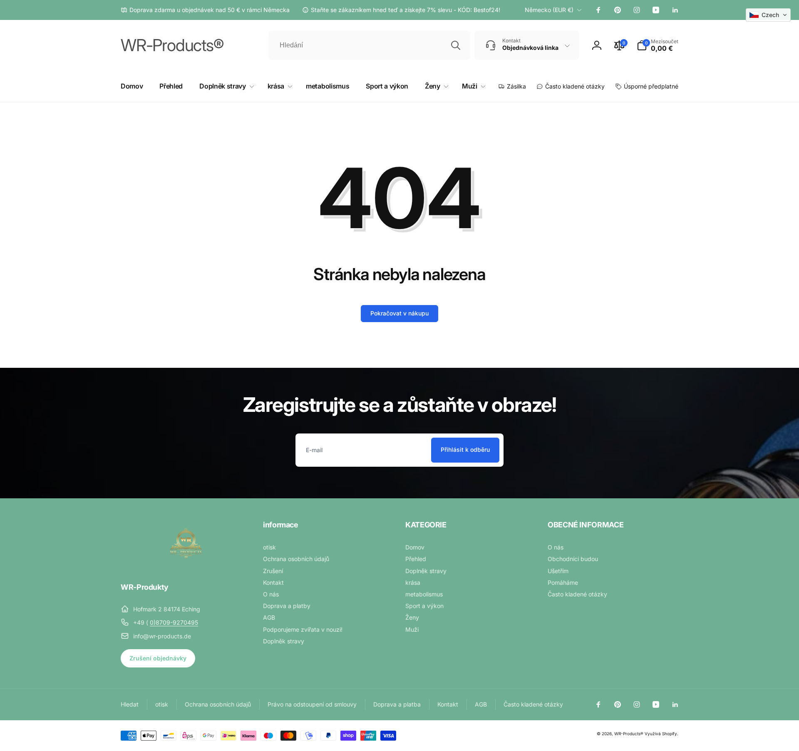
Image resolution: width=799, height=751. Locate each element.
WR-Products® (628, 733)
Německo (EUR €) (549, 9)
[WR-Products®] (186, 564)
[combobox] (369, 45)
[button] (657, 45)
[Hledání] (455, 45)
